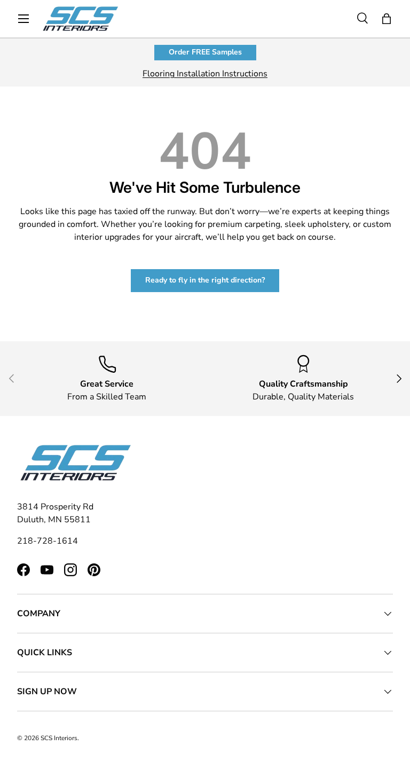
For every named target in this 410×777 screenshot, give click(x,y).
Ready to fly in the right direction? (205, 280)
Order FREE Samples (205, 52)
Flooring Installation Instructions (205, 74)
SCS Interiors (59, 738)
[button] (386, 18)
